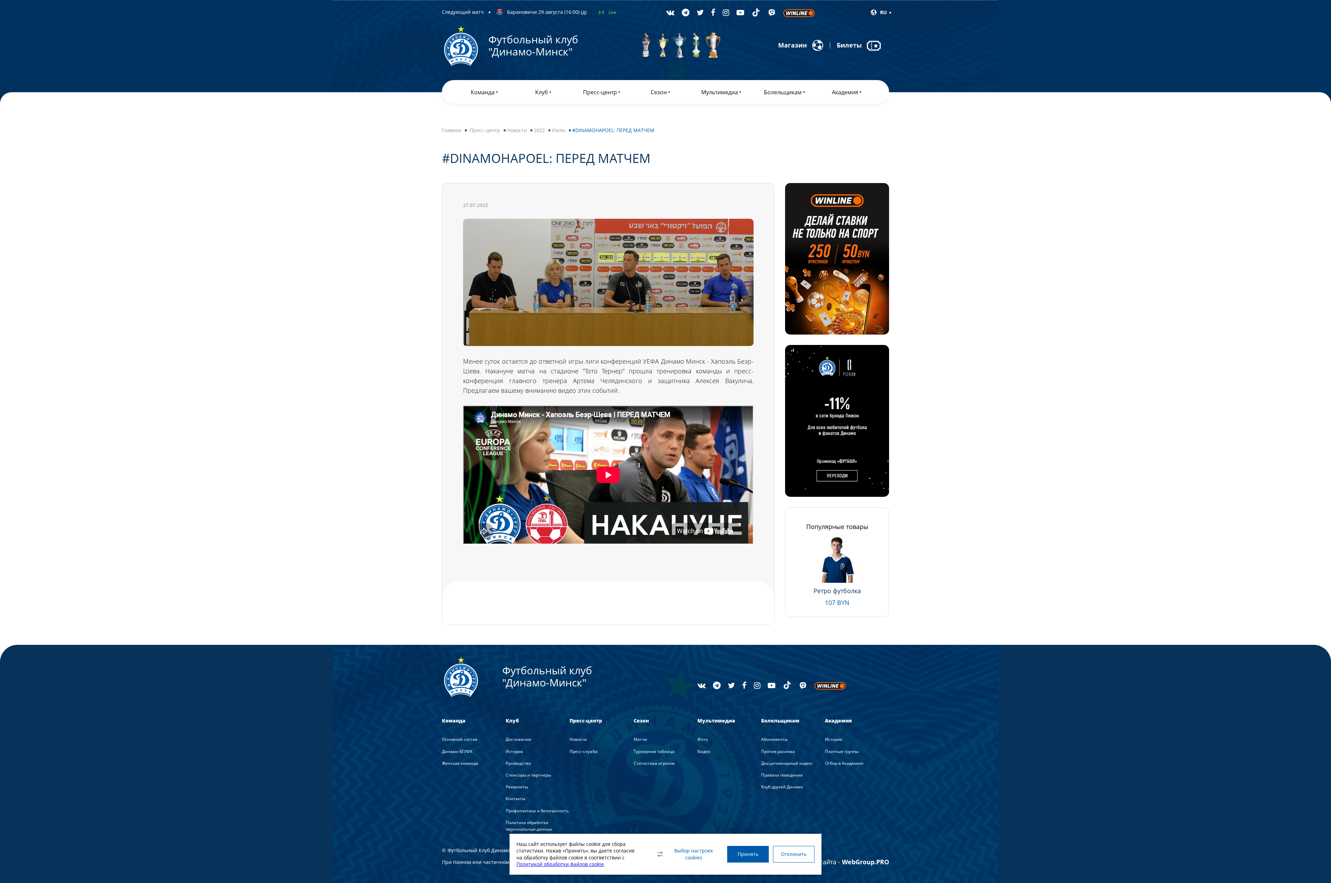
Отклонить (794, 854)
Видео (703, 751)
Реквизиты (517, 787)
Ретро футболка (837, 591)
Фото (702, 739)
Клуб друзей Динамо (782, 787)
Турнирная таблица (654, 751)
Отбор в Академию (844, 763)
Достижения (518, 739)
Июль (558, 130)
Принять (748, 854)
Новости (517, 130)
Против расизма (778, 751)
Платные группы (842, 751)
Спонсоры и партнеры (528, 775)
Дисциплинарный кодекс (787, 763)
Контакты (515, 799)
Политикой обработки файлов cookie (560, 864)
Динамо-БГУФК (457, 751)
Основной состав (459, 739)
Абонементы (774, 739)
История (514, 751)
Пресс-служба (583, 751)
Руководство (518, 763)
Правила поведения (782, 775)
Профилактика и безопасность (537, 811)
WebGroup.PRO (865, 862)
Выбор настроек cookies (693, 854)
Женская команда (460, 763)
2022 (539, 130)
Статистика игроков (654, 763)
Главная (451, 130)
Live (612, 12)
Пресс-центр (485, 130)
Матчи (640, 739)
